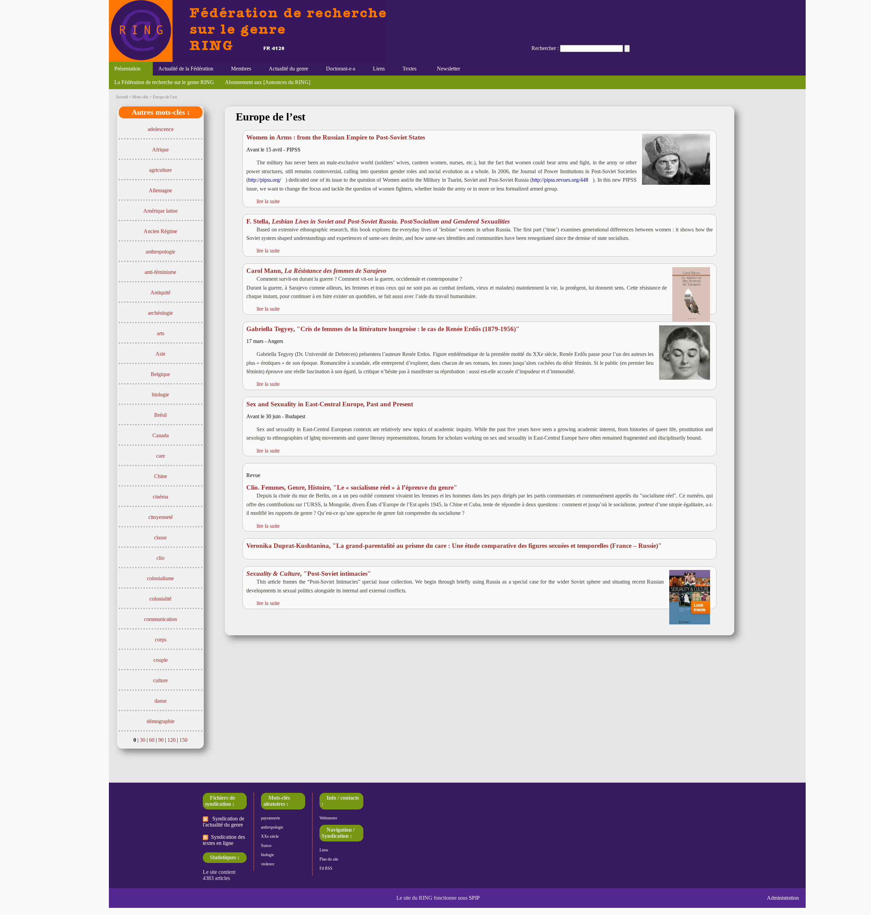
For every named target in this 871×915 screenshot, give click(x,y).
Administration (783, 898)
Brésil (160, 415)
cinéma (160, 497)
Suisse (266, 845)
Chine (160, 476)
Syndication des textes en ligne (224, 840)
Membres (238, 69)
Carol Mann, (316, 270)
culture (160, 680)
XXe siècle (270, 836)
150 (183, 740)
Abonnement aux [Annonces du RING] (267, 82)
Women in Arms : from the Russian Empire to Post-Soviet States (335, 137)
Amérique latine (160, 211)
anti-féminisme (160, 272)
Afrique (160, 149)
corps (160, 639)
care (160, 456)
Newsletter (447, 68)
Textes (406, 69)
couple (160, 660)
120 (171, 740)
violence (267, 864)
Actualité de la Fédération (183, 69)
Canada (160, 435)
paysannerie (270, 818)
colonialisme (160, 578)
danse (160, 701)
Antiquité (160, 292)
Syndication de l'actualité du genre (223, 822)
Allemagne (160, 190)
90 (161, 740)
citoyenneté (160, 517)
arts (160, 333)
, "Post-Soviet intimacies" (308, 573)
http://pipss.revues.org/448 (560, 180)
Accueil (122, 97)
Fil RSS (325, 868)
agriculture (160, 170)
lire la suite (268, 201)
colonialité (160, 599)
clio (160, 558)
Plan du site (328, 859)
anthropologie (160, 252)
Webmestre (328, 818)
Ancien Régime (160, 231)
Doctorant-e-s (338, 69)
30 (142, 740)
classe (160, 537)
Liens (376, 69)
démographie (161, 721)
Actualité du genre (285, 69)
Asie (160, 354)
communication (160, 619)
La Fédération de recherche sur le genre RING (164, 82)
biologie (160, 394)
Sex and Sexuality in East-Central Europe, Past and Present (329, 404)
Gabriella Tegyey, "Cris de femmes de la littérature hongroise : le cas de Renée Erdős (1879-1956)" (383, 328)
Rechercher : (545, 48)
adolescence (161, 129)
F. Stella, (378, 221)
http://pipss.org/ (264, 180)
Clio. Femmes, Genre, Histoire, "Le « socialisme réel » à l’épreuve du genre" (351, 487)
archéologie (160, 313)
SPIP (474, 898)
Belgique (160, 374)
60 (151, 740)
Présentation (125, 69)
